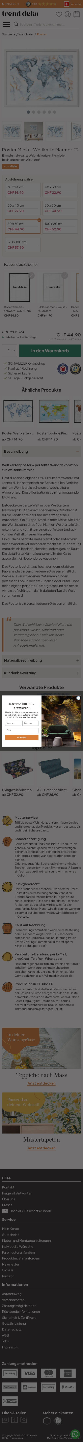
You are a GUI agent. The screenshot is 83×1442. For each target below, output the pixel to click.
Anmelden (22, 737)
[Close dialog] (78, 698)
